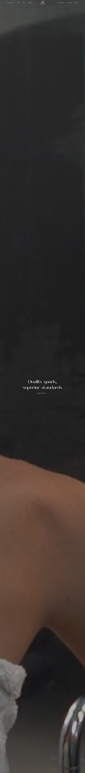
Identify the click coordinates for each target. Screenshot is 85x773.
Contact (76, 2)
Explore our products (41, 393)
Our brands (69, 2)
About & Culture (61, 2)
